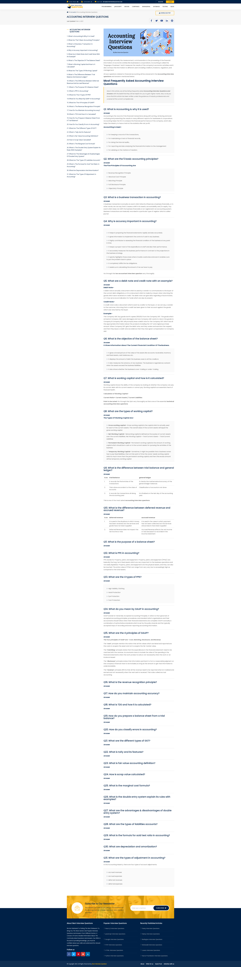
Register (160, 1)
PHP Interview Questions (113, 945)
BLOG (172, 6)
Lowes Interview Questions (151, 950)
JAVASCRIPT (118, 6)
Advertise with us (169, 964)
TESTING (165, 6)
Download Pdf (165, 13)
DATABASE (156, 6)
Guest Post (158, 964)
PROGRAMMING (107, 6)
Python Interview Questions (114, 956)
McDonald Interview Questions (152, 945)
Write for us (149, 964)
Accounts (73, 12)
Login (170, 1)
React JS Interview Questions (114, 928)
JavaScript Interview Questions (115, 934)
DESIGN (126, 6)
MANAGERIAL (146, 6)
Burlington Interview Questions (152, 939)
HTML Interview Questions (114, 950)
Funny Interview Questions (150, 928)
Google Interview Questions (114, 939)
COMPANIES (135, 6)
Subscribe (160, 908)
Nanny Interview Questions (151, 934)
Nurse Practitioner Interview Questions (155, 956)
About (142, 964)
